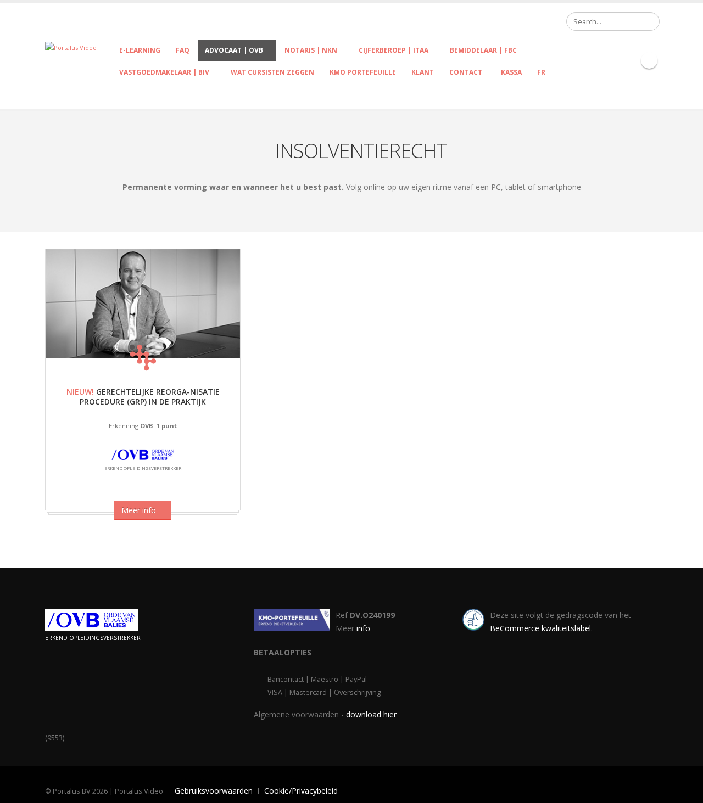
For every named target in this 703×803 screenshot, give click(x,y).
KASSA (510, 72)
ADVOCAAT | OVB (234, 50)
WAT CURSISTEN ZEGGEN (272, 72)
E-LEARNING (139, 50)
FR (541, 72)
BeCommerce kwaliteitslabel (540, 628)
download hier (371, 714)
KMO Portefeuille (363, 72)
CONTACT (465, 72)
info (363, 628)
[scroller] (684, 790)
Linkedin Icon (649, 60)
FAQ (182, 50)
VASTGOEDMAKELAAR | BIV (164, 72)
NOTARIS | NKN (310, 50)
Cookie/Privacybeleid (301, 790)
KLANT (422, 72)
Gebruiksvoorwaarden (214, 790)
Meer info (139, 510)
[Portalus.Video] (71, 47)
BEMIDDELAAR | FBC (483, 50)
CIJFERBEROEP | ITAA (393, 50)
